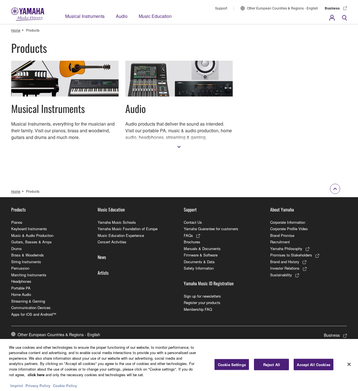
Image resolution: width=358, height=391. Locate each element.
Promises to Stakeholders (291, 255)
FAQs (188, 235)
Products (18, 209)
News (102, 257)
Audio (122, 16)
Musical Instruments (85, 16)
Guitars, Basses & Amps (31, 241)
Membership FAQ (198, 309)
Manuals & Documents (202, 248)
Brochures (192, 241)
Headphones (21, 281)
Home (15, 30)
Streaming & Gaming (28, 301)
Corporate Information (287, 222)
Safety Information (199, 268)
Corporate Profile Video (289, 228)
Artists (103, 272)
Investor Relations (285, 268)
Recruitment (280, 241)
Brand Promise (282, 235)
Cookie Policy (65, 385)
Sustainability (281, 274)
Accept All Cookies (313, 364)
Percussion (20, 268)
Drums (16, 248)
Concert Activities (112, 241)
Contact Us (193, 222)
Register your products (202, 302)
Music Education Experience (121, 235)
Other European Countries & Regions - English (282, 8)
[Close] (349, 364)
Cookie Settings (232, 364)
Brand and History (284, 261)
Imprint (16, 385)
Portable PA (20, 288)
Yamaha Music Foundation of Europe (127, 228)
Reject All (271, 364)
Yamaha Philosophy (286, 248)
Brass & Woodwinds (27, 255)
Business (332, 8)
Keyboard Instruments (29, 228)
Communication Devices (31, 307)
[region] (179, 365)
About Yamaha (282, 209)
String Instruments (26, 261)
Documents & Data (199, 261)
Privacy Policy (37, 385)
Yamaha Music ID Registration (209, 283)
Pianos (16, 222)
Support (221, 8)
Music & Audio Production (32, 235)
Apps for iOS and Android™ (33, 314)
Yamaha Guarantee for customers (211, 228)
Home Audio (21, 294)
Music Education (155, 16)
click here (36, 374)
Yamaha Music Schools (117, 222)
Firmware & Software (201, 255)
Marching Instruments (28, 274)
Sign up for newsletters (202, 296)
